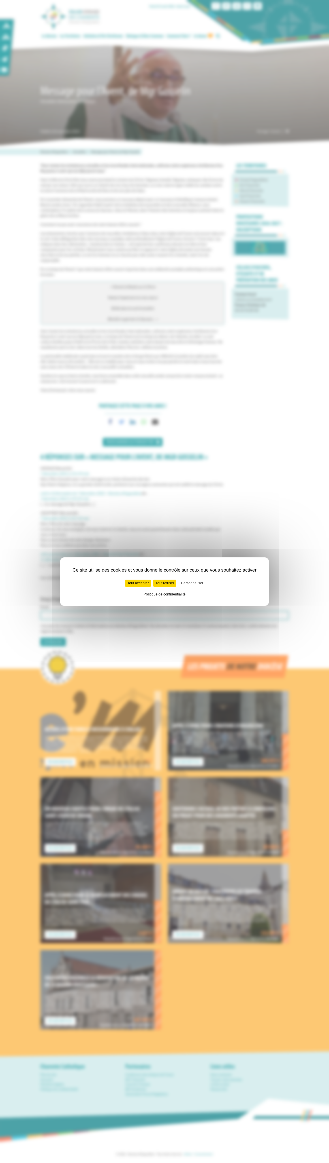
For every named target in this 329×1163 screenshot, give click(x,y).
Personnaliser (192, 583)
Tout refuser (165, 583)
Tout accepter (138, 583)
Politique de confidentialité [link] (164, 594)
